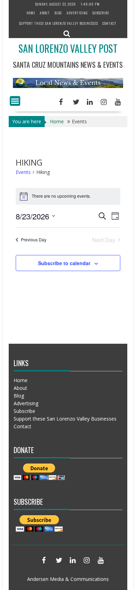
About (45, 12)
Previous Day (33, 239)
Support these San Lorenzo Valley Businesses (58, 23)
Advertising (77, 12)
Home (31, 12)
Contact (109, 23)
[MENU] (15, 101)
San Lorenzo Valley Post (68, 48)
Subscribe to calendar (64, 263)
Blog (58, 12)
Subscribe (100, 12)
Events (23, 172)
